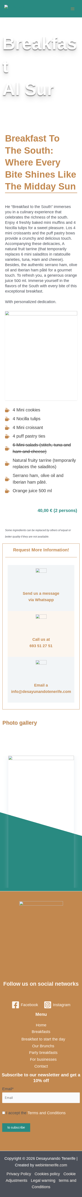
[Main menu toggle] (72, 9)
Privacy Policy (19, 1174)
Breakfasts (41, 1031)
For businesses (43, 1059)
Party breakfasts (43, 1052)
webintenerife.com (51, 1165)
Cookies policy (47, 1174)
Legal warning (43, 1180)
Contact (41, 1066)
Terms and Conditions (47, 1113)
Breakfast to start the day (43, 1039)
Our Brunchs (43, 1046)
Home (41, 1025)
